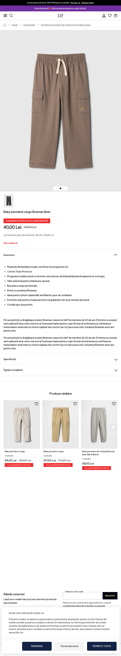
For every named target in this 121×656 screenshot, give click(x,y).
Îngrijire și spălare (13, 370)
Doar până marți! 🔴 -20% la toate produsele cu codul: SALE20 (60, 8)
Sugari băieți (29, 25)
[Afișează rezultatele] (11, 15)
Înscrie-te (75, 2)
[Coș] (115, 15)
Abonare (110, 595)
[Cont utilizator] (104, 15)
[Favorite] (110, 15)
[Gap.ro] (60, 15)
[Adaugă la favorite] (36, 403)
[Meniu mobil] (5, 15)
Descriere (9, 255)
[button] (60, 188)
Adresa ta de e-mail (74, 592)
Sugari (15, 25)
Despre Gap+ (87, 2)
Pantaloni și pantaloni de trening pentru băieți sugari (65, 25)
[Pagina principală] (5, 25)
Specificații (10, 359)
